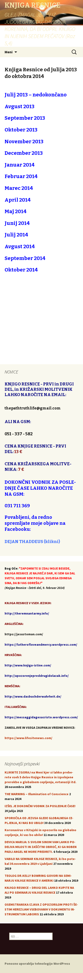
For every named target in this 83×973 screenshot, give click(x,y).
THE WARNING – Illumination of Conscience (36, 794)
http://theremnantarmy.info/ (27, 613)
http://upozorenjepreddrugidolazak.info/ (37, 676)
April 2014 (18, 200)
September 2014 (25, 258)
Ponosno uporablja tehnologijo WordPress (37, 963)
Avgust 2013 (19, 106)
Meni (8, 52)
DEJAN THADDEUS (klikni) (32, 541)
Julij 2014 (16, 235)
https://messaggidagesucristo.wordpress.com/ (41, 717)
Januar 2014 (20, 165)
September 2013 (25, 118)
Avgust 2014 (20, 246)
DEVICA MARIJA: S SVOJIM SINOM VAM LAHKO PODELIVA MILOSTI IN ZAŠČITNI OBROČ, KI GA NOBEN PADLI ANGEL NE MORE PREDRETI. (41, 847)
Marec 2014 (19, 188)
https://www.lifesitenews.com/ (28, 738)
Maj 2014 (16, 211)
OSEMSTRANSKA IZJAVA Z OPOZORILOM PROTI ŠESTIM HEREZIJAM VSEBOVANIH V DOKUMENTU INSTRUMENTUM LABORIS (41, 909)
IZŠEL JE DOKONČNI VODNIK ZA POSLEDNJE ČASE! (40, 806)
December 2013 (24, 153)
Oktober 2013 (21, 130)
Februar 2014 (21, 176)
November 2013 (24, 141)
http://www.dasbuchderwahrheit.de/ (33, 696)
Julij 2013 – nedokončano (36, 95)
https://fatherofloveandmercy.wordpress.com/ (41, 644)
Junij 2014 (17, 223)
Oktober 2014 (21, 270)
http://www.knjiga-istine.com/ (28, 665)
